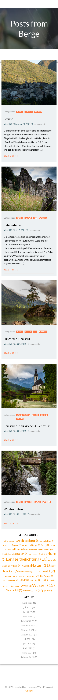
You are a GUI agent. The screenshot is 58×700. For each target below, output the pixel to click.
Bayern (16, 545)
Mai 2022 (27, 616)
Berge (20, 112)
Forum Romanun (32, 550)
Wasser (43, 218)
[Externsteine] (29, 188)
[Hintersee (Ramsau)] (29, 302)
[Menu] (54, 4)
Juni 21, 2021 (20, 344)
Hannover (46, 549)
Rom (17, 576)
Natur (28, 218)
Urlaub (38, 112)
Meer (15, 565)
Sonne (48, 576)
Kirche (44, 415)
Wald (27, 585)
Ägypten (46, 590)
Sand (23, 576)
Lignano (52, 560)
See (35, 218)
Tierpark (50, 580)
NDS (53, 566)
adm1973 (8, 124)
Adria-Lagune (10, 541)
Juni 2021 (27, 643)
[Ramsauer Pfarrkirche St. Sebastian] (29, 385)
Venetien (17, 586)
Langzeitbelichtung (26, 559)
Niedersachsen (26, 572)
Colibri (29, 690)
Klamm (28, 502)
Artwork (7, 545)
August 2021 (27, 634)
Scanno (30, 576)
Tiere (42, 580)
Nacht (26, 566)
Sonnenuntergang (11, 580)
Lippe (6, 566)
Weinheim (28, 591)
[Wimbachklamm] (29, 472)
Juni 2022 (27, 612)
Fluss (19, 549)
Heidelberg (9, 554)
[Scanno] (29, 82)
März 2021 (27, 652)
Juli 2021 (27, 639)
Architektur (23, 415)
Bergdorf (26, 545)
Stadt (24, 579)
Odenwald (44, 571)
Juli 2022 (27, 607)
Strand (33, 580)
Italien (28, 112)
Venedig (7, 586)
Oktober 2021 (27, 630)
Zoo (36, 590)
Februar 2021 (27, 657)
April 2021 (27, 648)
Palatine (9, 576)
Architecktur (28, 541)
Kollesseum (34, 554)
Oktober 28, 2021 (22, 124)
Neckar (11, 571)
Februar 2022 (27, 620)
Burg (45, 545)
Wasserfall (14, 590)
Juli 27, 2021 (19, 230)
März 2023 (27, 602)
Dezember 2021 (27, 625)
